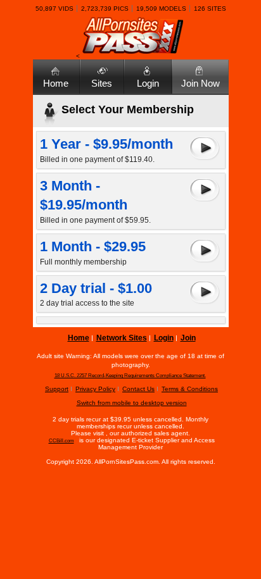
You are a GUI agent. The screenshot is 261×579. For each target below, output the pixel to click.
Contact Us (138, 388)
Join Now (200, 83)
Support (56, 388)
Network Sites (121, 337)
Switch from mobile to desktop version (132, 402)
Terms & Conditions (190, 388)
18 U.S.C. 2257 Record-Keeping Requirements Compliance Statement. (130, 375)
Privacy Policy (95, 388)
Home (55, 83)
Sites (101, 83)
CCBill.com (61, 441)
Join (188, 337)
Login (148, 83)
